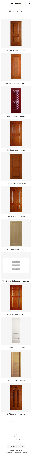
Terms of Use (16, 442)
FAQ (16, 434)
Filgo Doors (19, 450)
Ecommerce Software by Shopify (16, 453)
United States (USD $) (15, 446)
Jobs (16, 437)
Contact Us (16, 439)
